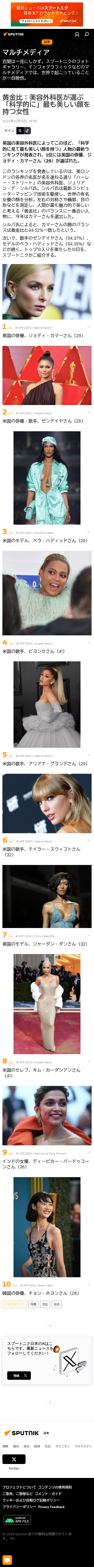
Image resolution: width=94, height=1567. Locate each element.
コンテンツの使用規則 (55, 1487)
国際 (5, 1446)
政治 (26, 1446)
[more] (88, 327)
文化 (45, 1304)
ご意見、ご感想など (17, 1494)
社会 (57, 1304)
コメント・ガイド (48, 1494)
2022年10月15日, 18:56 (19, 121)
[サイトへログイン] (77, 34)
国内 (16, 1446)
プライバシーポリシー (19, 1507)
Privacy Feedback (51, 1507)
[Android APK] (17, 1520)
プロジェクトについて (19, 1487)
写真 (33, 1304)
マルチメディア (15, 1304)
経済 (37, 1446)
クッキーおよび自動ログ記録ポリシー (31, 1500)
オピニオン (62, 1446)
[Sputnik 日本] (14, 36)
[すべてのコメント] (7, 1560)
